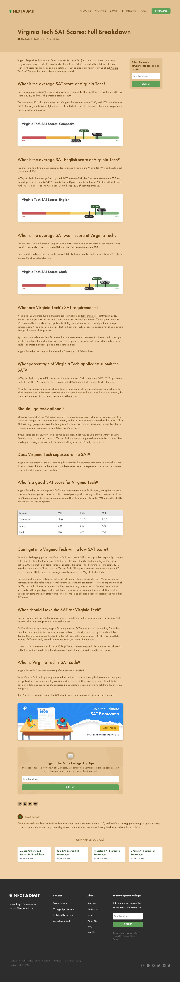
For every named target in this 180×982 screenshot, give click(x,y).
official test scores (54, 341)
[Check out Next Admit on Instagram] (142, 965)
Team (90, 915)
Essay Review (60, 903)
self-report (38, 337)
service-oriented (41, 64)
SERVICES (85, 11)
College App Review (63, 909)
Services (91, 903)
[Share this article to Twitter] (30, 804)
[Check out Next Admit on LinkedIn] (164, 965)
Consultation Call (61, 921)
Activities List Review (63, 915)
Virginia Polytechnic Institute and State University (42, 60)
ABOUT (114, 11)
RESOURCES (129, 11)
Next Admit (26, 39)
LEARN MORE (109, 728)
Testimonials (93, 909)
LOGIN (143, 11)
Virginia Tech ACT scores (100, 695)
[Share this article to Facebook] (20, 804)
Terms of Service (120, 935)
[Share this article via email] (35, 804)
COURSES (100, 11)
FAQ (89, 926)
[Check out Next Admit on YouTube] (153, 965)
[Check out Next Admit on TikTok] (169, 965)
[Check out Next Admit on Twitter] (158, 965)
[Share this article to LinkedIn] (25, 804)
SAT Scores (39, 39)
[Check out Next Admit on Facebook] (148, 965)
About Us (92, 921)
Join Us (91, 932)
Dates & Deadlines (90, 650)
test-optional (87, 315)
